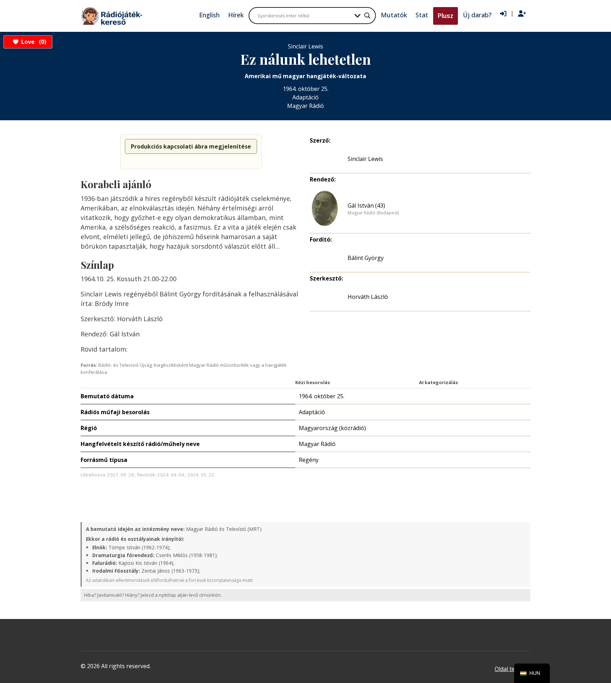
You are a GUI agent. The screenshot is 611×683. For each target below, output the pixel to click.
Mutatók (394, 15)
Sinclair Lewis (365, 159)
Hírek (236, 15)
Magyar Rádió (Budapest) (373, 212)
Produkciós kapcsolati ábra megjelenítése (191, 146)
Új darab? (477, 15)
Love (32, 42)
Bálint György (366, 258)
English (209, 15)
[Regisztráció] (522, 14)
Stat (421, 15)
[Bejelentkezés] (503, 14)
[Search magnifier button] (367, 16)
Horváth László (368, 297)
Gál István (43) (366, 205)
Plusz (445, 15)
